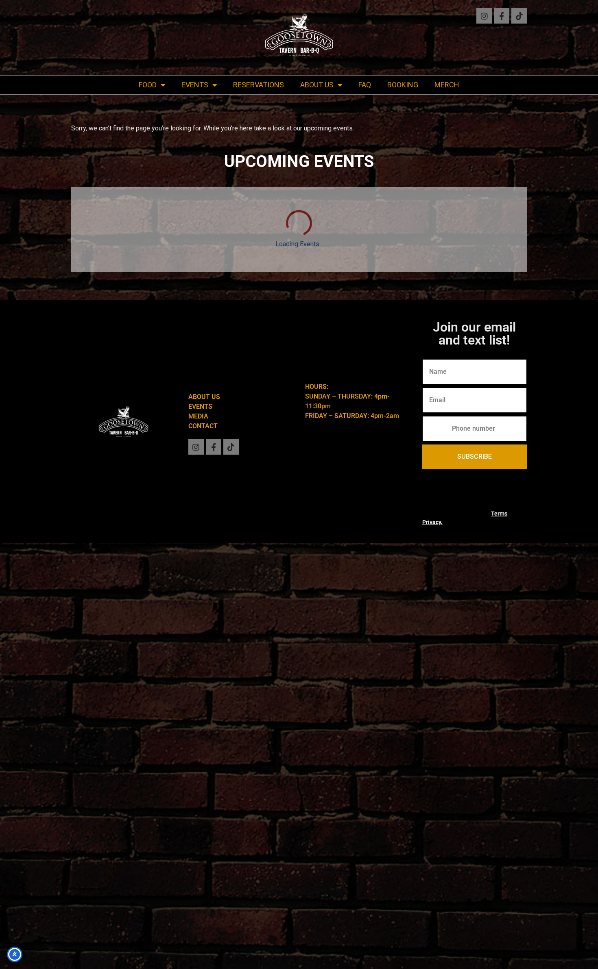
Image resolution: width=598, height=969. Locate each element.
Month (512, 289)
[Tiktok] (519, 16)
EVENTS (194, 84)
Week (484, 289)
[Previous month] (81, 290)
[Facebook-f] (501, 16)
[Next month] (108, 290)
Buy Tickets (428, 586)
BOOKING (402, 84)
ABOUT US (317, 84)
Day (460, 289)
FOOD (148, 84)
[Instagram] (484, 16)
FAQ (364, 84)
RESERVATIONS (258, 84)
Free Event (103, 731)
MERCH (446, 84)
